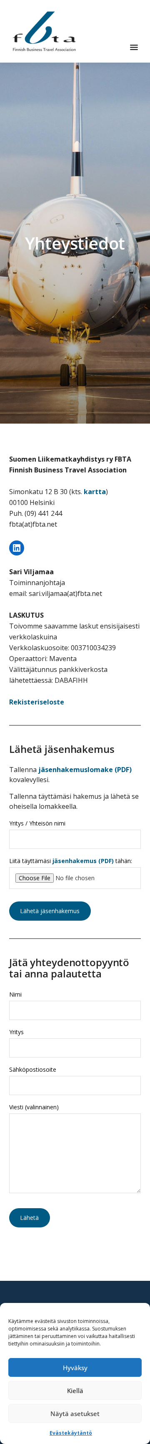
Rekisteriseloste (36, 702)
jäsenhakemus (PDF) (83, 861)
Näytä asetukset (75, 1413)
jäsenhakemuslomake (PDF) (85, 769)
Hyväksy (75, 1367)
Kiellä (75, 1390)
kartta (95, 491)
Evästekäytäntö (71, 1432)
